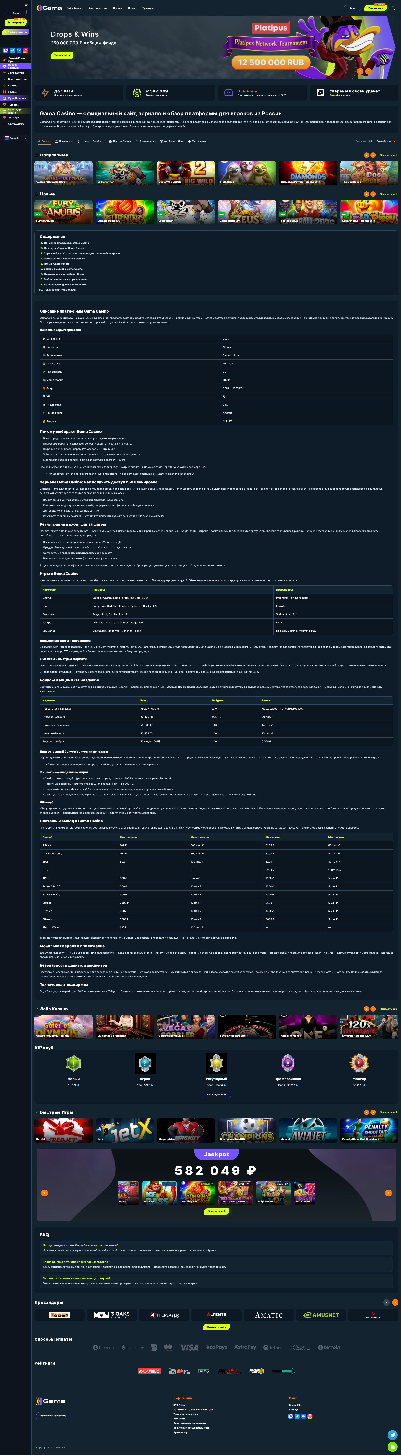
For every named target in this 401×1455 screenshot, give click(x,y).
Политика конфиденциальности (191, 1427)
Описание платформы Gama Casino (66, 242)
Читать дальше (217, 1094)
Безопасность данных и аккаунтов (65, 284)
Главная (46, 141)
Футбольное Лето (174, 141)
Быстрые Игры (97, 8)
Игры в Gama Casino (56, 263)
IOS (21, 41)
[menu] (26, 4)
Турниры (148, 8)
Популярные (66, 141)
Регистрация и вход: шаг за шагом (65, 258)
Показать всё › (389, 155)
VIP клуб (294, 1409)
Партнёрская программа (52, 1415)
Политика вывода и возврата (189, 1423)
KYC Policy (179, 1405)
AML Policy (179, 1418)
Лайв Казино (74, 8)
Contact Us (295, 1405)
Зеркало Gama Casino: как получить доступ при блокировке (82, 253)
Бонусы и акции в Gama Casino (63, 268)
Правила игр (180, 1432)
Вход (16, 13)
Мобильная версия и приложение (65, 279)
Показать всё (216, 1211)
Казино (117, 8)
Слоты (100, 141)
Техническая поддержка (60, 289)
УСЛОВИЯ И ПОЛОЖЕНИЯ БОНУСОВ (193, 1409)
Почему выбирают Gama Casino (64, 248)
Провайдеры (384, 141)
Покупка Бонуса (122, 141)
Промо (132, 8)
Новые (85, 141)
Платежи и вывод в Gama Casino (64, 274)
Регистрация (16, 22)
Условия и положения (185, 1414)
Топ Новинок (199, 141)
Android (5, 41)
